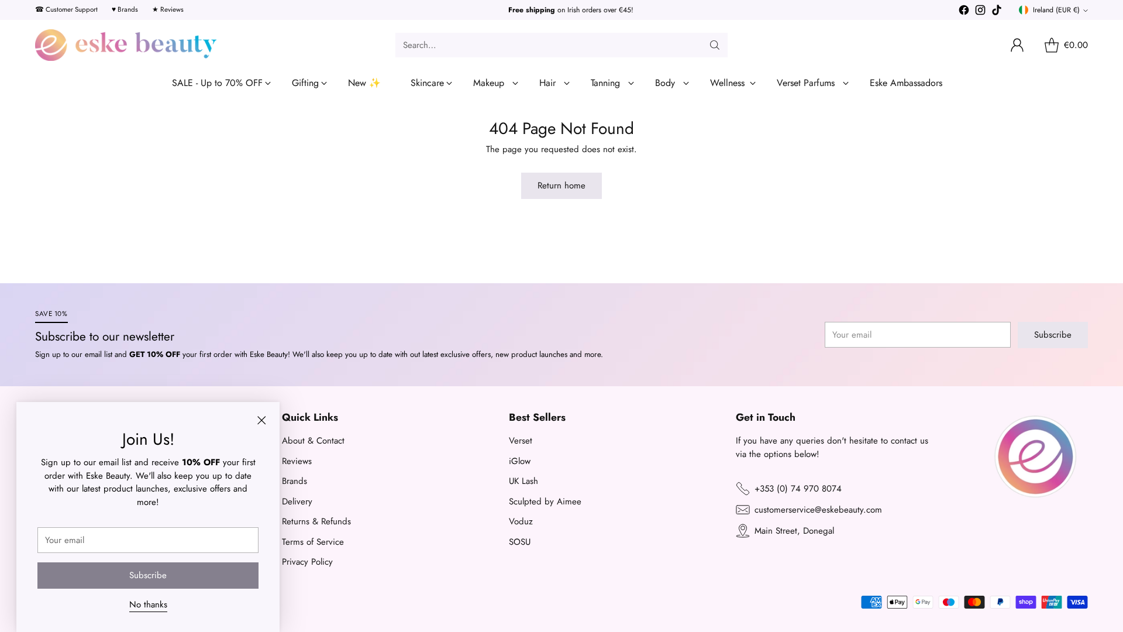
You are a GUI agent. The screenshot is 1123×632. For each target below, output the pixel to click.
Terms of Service (313, 541)
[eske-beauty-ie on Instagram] (980, 12)
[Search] (715, 45)
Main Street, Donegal (794, 530)
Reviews (297, 461)
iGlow (520, 461)
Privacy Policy (307, 561)
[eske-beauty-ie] (125, 45)
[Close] (261, 420)
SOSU (520, 541)
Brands (294, 481)
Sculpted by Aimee (545, 501)
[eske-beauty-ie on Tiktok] (997, 12)
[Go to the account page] (1017, 45)
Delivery (297, 501)
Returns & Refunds (316, 521)
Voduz (521, 521)
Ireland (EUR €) (1056, 10)
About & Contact (313, 440)
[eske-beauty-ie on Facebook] (964, 12)
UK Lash (523, 481)
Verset (520, 440)
